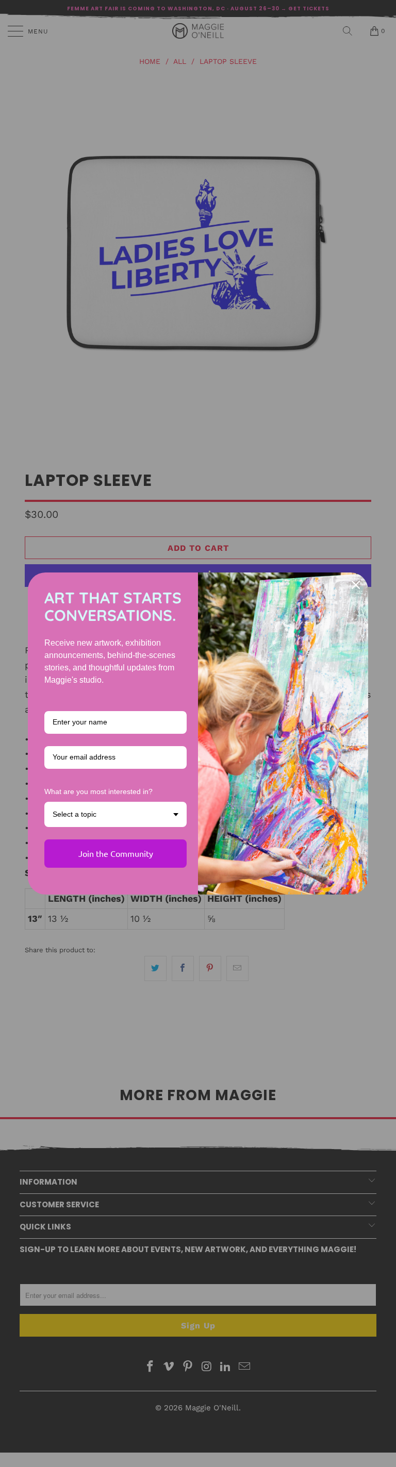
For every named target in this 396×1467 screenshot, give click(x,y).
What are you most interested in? (98, 791)
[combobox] (115, 814)
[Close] (355, 584)
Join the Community (115, 853)
